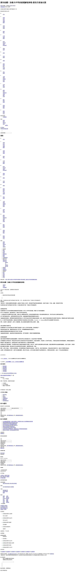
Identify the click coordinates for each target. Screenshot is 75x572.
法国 (7, 496)
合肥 (4, 44)
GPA (4, 395)
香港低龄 (5, 490)
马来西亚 (12, 486)
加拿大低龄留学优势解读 (5, 375)
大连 (4, 25)
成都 (4, 21)
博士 (4, 273)
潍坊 (4, 95)
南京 (4, 65)
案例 (4, 255)
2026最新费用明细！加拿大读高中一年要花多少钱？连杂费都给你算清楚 (18, 421)
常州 (4, 20)
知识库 (4, 267)
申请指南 (5, 287)
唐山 (4, 85)
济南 (4, 48)
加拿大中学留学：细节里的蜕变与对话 (11, 430)
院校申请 (5, 368)
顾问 (4, 250)
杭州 (4, 41)
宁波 (4, 67)
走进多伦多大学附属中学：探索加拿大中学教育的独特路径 (15, 428)
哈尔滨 (4, 42)
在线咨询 (2, 432)
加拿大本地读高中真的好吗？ (9, 426)
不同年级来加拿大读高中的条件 (9, 427)
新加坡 (8, 486)
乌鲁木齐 (5, 92)
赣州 (4, 38)
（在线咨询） (5, 358)
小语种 (5, 509)
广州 (4, 35)
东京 (4, 124)
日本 (4, 486)
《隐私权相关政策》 (19, 415)
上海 (4, 76)
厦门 (4, 99)
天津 (4, 87)
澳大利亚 (12, 483)
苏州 (4, 80)
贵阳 (4, 37)
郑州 (4, 111)
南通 (4, 68)
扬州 (4, 106)
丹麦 (4, 501)
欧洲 (1, 453)
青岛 (4, 72)
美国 (4, 483)
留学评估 (5, 394)
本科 (4, 274)
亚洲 (3, 453)
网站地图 (3, 477)
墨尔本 (4, 122)
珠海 (4, 112)
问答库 (4, 268)
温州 (4, 90)
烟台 (4, 107)
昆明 (4, 53)
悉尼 (4, 121)
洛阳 (4, 57)
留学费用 (5, 367)
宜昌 (4, 105)
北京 (4, 14)
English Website (12, 5)
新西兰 (15, 483)
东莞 (4, 27)
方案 (4, 251)
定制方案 (2, 446)
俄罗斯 (7, 502)
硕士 (4, 272)
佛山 (4, 32)
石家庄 (4, 78)
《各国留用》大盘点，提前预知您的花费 (14, 361)
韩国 (6, 486)
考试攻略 (5, 371)
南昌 (4, 63)
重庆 (4, 22)
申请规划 (2, 505)
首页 (1, 5)
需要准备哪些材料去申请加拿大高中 (10, 422)
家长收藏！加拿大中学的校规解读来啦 (29, 279)
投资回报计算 (5, 400)
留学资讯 (5, 366)
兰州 (4, 56)
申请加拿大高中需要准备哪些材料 (10, 423)
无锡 (4, 94)
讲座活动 (5, 253)
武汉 (4, 91)
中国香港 (5, 116)
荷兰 (4, 497)
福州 (4, 31)
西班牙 (7, 498)
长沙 (4, 18)
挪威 (7, 501)
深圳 (4, 81)
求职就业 (5, 269)
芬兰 (4, 502)
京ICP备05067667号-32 (12, 553)
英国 (6, 483)
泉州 (4, 73)
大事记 (5, 475)
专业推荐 (5, 369)
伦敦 (4, 120)
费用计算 (5, 260)
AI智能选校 (5, 257)
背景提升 (3, 506)
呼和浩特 (5, 45)
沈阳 (4, 77)
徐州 (4, 102)
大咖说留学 (2, 6)
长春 (4, 17)
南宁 (4, 66)
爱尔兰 (7, 497)
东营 (4, 28)
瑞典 (7, 499)
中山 (4, 113)
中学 (4, 277)
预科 (4, 276)
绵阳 (4, 60)
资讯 (4, 256)
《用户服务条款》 (10, 415)
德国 (4, 496)
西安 (4, 100)
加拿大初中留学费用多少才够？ (10, 373)
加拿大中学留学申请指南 (15, 279)
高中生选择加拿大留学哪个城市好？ (10, 425)
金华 (4, 49)
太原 (4, 84)
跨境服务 (4, 508)
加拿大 (6, 125)
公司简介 (2, 475)
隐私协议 (52, 553)
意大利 (4, 498)
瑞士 (4, 499)
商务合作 (4, 476)
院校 (4, 252)
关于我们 (2, 127)
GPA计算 (5, 261)
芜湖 (4, 96)
